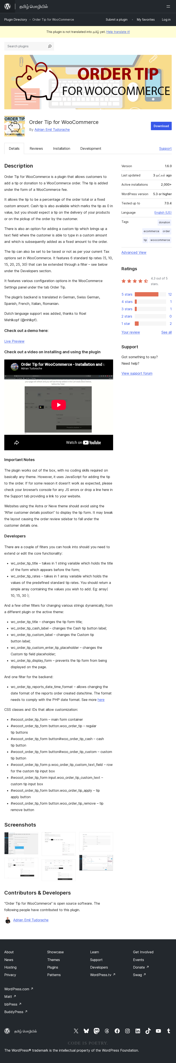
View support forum (136, 373)
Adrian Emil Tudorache (52, 129)
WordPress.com (18, 989)
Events (138, 960)
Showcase (55, 952)
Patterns (54, 975)
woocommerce (160, 240)
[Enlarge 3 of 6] (70, 838)
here (101, 699)
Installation (61, 148)
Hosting (10, 967)
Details (14, 148)
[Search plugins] (50, 46)
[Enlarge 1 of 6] (32, 838)
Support (165, 148)
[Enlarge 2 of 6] (32, 863)
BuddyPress (16, 1012)
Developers (99, 967)
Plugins (52, 967)
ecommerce (151, 231)
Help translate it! (118, 32)
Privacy (10, 975)
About (9, 952)
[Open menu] (169, 6)
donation (164, 222)
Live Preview (14, 341)
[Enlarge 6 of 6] (107, 860)
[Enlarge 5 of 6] (107, 838)
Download (161, 126)
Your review (130, 332)
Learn (94, 952)
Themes (53, 960)
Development (90, 148)
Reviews (36, 148)
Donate (141, 967)
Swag (139, 975)
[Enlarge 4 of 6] (70, 865)
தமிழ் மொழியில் (25, 1031)
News (8, 960)
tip (145, 240)
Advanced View (133, 252)
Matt (10, 996)
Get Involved (143, 952)
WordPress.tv (103, 975)
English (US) (163, 212)
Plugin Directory (15, 19)
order (166, 231)
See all (166, 332)
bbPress (13, 1004)
